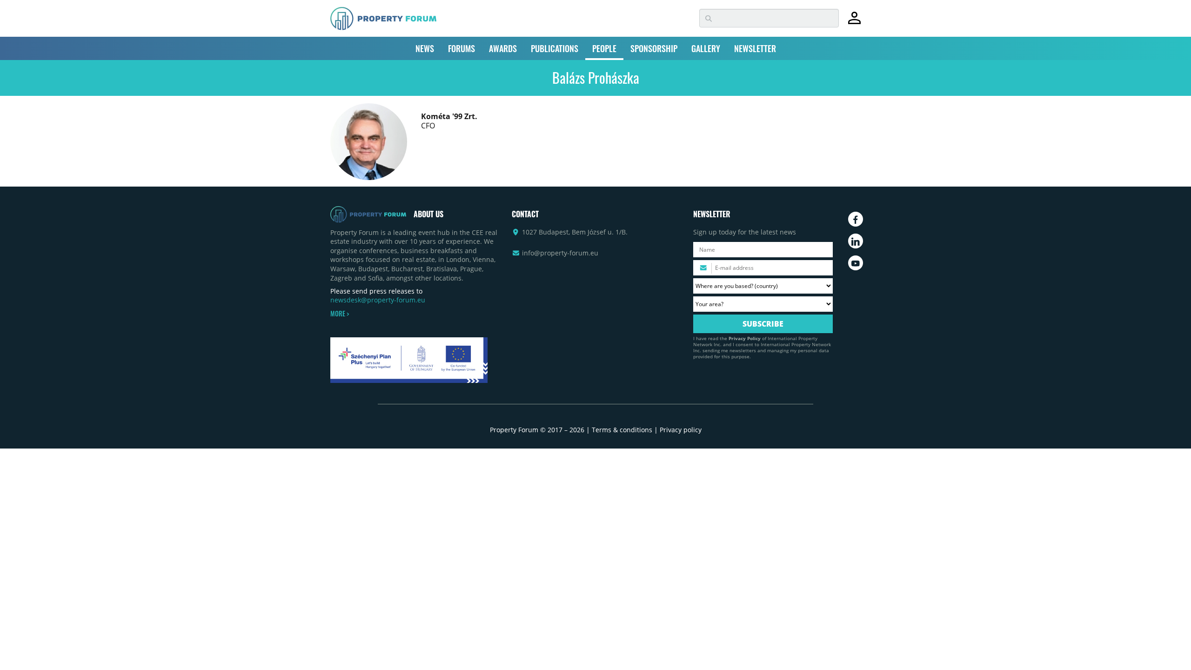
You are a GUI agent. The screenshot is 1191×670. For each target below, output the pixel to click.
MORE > (339, 313)
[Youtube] (855, 262)
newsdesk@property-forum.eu (377, 299)
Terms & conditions (622, 429)
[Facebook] (855, 219)
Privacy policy (681, 429)
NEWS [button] (424, 48)
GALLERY (705, 48)
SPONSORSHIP (653, 48)
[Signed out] (854, 22)
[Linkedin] (855, 241)
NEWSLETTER (755, 48)
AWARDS (503, 48)
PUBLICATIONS (554, 48)
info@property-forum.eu (560, 252)
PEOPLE (604, 48)
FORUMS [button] (461, 48)
